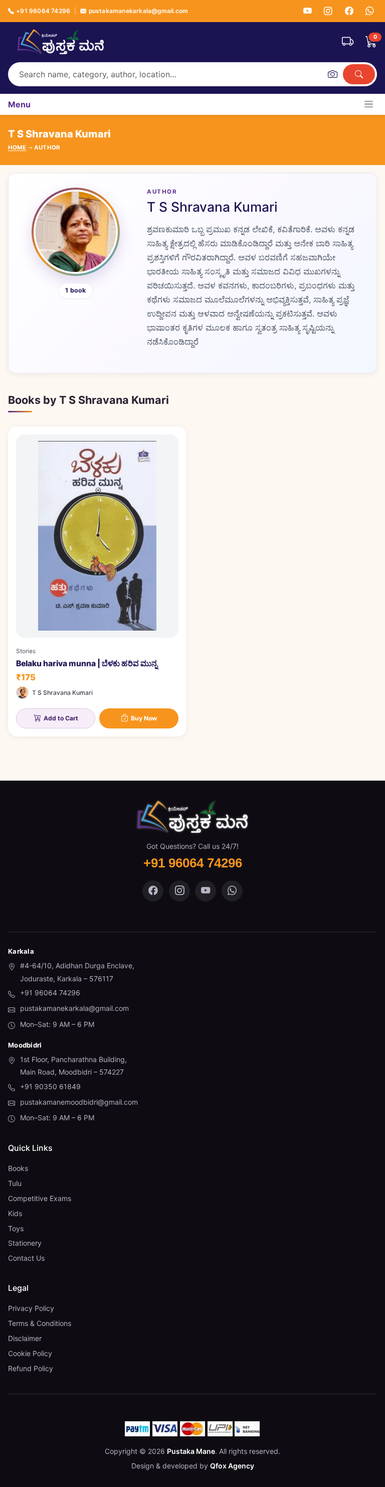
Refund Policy (30, 1368)
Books (18, 1168)
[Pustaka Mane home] (60, 41)
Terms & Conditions (39, 1323)
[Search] (359, 74)
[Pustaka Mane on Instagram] (179, 891)
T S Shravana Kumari (62, 692)
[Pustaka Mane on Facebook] (152, 891)
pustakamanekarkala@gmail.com (138, 11)
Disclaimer (25, 1338)
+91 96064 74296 (43, 11)
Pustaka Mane (191, 1451)
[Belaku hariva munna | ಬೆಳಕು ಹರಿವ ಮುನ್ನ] (97, 581)
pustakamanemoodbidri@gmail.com (79, 1102)
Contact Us (26, 1258)
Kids (15, 1213)
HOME (17, 147)
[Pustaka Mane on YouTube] (205, 891)
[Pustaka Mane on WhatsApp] (232, 891)
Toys (16, 1228)
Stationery (25, 1243)
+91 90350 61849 (50, 1086)
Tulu (15, 1183)
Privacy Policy (31, 1308)
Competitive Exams (39, 1198)
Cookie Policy (30, 1353)
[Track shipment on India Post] (347, 42)
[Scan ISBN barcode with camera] (332, 74)
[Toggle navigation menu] (368, 104)
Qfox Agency (232, 1465)
